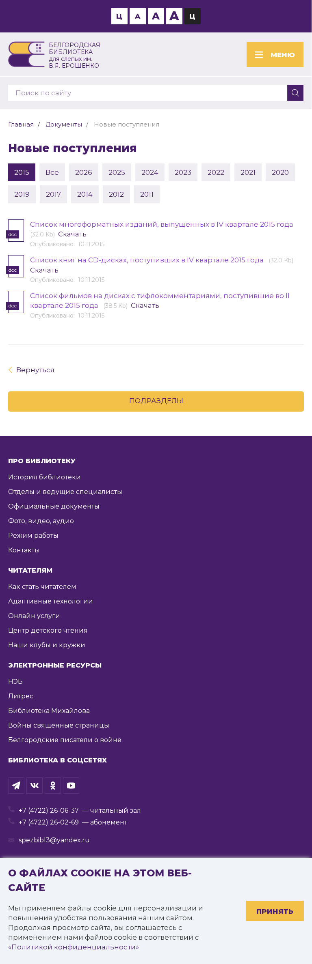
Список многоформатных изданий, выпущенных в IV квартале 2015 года (162, 224)
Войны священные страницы (58, 725)
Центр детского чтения (48, 630)
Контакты (24, 550)
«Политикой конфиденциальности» (73, 947)
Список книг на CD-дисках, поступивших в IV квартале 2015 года (147, 260)
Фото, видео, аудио (41, 521)
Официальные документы (54, 506)
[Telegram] (16, 785)
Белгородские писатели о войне (64, 740)
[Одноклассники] (53, 785)
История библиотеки (44, 477)
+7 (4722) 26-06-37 (49, 810)
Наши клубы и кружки (46, 645)
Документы (64, 124)
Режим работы (33, 535)
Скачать (72, 234)
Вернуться (35, 370)
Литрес (20, 696)
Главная (21, 124)
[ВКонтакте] (34, 785)
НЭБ (15, 681)
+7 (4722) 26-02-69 (49, 822)
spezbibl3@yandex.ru (54, 840)
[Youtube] (71, 785)
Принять (274, 911)
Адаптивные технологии (50, 601)
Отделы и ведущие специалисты (65, 492)
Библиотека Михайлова (49, 711)
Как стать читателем (42, 586)
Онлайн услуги (34, 616)
